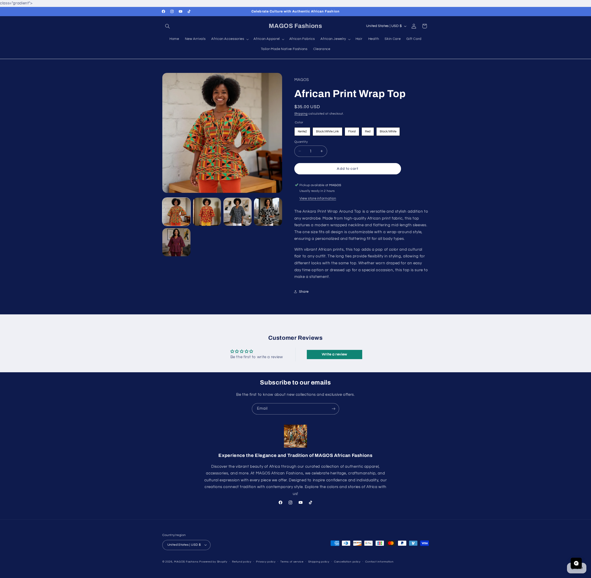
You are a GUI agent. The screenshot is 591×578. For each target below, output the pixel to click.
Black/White (388, 130)
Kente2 (302, 130)
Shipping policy (318, 561)
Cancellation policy (347, 561)
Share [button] (304, 291)
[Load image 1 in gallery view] (176, 212)
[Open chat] (576, 563)
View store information (317, 198)
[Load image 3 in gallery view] (237, 212)
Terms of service (292, 561)
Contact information (379, 561)
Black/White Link (327, 130)
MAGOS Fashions (186, 561)
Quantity (301, 141)
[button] (167, 26)
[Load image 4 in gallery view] (268, 212)
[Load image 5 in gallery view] (176, 242)
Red (368, 130)
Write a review (334, 354)
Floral (352, 130)
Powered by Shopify (213, 561)
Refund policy (241, 561)
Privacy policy (265, 561)
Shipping (301, 113)
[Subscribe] (333, 408)
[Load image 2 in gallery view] (207, 212)
